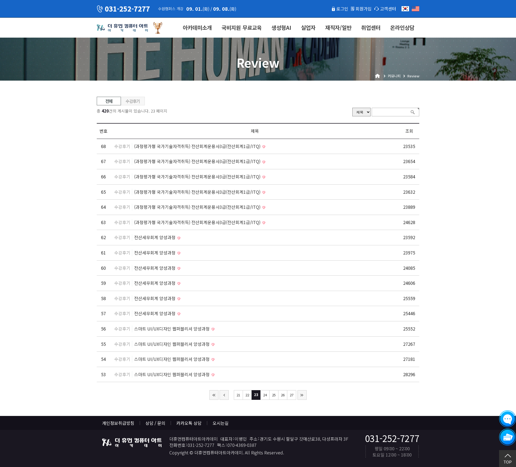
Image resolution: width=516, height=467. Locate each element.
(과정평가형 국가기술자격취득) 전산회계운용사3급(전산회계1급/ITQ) (197, 146)
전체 (109, 101)
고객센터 (388, 8)
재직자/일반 (338, 27)
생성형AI (281, 27)
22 (247, 394)
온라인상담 (402, 27)
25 (274, 394)
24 (265, 394)
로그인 (342, 8)
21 (238, 394)
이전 (224, 395)
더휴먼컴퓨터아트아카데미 (122, 28)
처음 (213, 395)
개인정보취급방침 (118, 423)
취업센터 (371, 27)
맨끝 (302, 395)
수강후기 (133, 101)
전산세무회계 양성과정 (155, 237)
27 (291, 394)
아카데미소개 (197, 27)
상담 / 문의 (155, 423)
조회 (409, 131)
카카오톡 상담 (189, 423)
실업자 (308, 27)
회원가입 (364, 8)
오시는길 (221, 423)
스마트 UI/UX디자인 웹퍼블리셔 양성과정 (172, 328)
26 (283, 394)
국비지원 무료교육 (241, 27)
